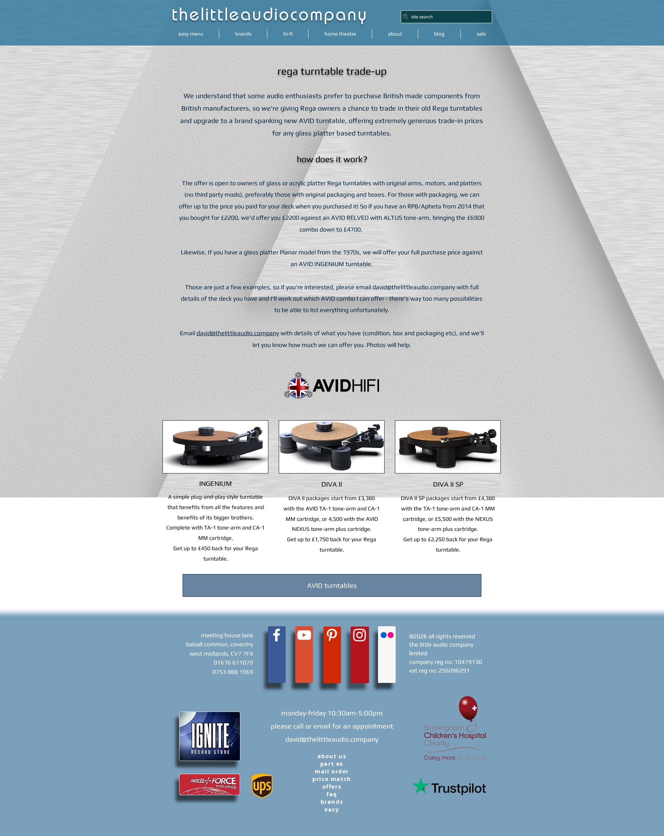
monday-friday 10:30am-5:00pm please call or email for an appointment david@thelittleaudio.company (332, 726)
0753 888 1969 (232, 671)
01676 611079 (233, 662)
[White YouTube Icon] (304, 635)
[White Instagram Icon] (359, 635)
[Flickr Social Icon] (387, 635)
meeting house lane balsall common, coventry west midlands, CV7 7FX (219, 644)
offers (332, 786)
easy (331, 809)
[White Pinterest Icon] (331, 635)
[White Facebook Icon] (276, 635)
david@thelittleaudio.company (413, 287)
